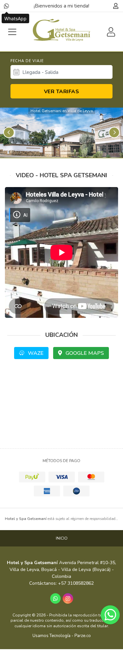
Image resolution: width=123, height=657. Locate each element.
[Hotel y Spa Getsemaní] (61, 30)
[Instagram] (68, 598)
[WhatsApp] (6, 6)
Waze (35, 353)
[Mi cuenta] (115, 6)
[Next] (114, 132)
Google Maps (84, 353)
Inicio (62, 538)
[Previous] (8, 132)
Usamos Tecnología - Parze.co (61, 636)
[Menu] (12, 32)
